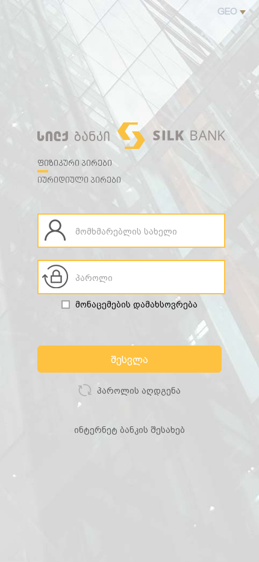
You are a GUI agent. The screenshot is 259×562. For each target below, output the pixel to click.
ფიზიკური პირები (74, 164)
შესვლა (129, 360)
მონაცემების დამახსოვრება (136, 304)
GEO (228, 11)
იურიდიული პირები (79, 181)
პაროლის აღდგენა (138, 391)
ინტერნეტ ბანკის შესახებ (129, 430)
